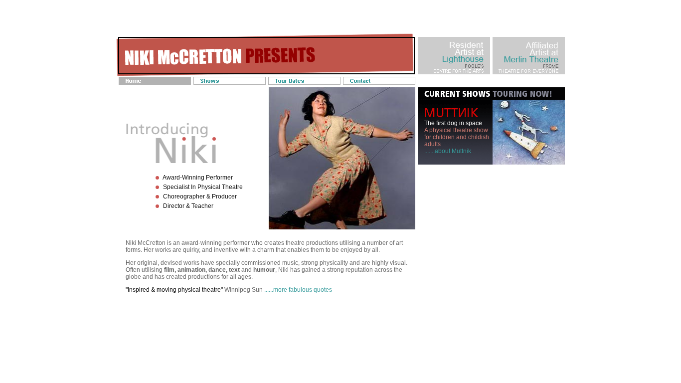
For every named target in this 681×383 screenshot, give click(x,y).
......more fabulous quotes (298, 289)
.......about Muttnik (447, 151)
